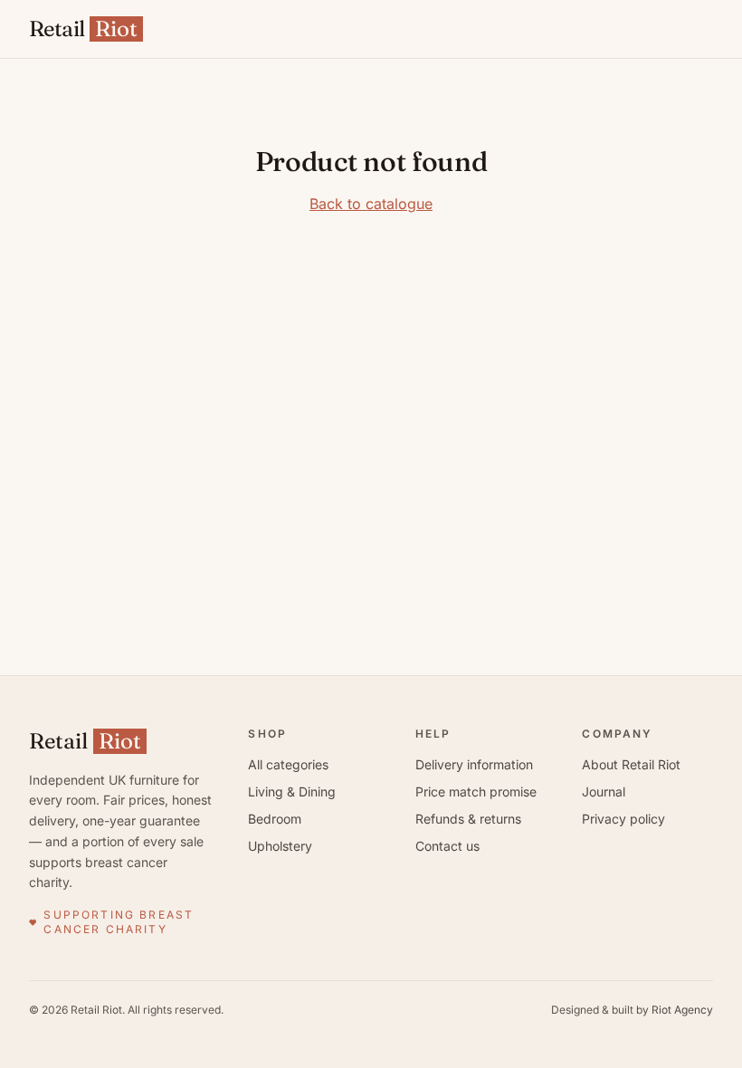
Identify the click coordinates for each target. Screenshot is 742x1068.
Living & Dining (292, 791)
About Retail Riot (631, 764)
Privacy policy (623, 818)
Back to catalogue (371, 204)
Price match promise (476, 791)
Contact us (447, 845)
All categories (288, 764)
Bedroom (274, 818)
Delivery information (474, 764)
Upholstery (280, 845)
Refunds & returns (468, 818)
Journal (603, 791)
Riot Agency (682, 1009)
